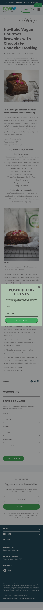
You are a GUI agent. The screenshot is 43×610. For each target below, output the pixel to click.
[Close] (39, 287)
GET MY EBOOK (21, 320)
